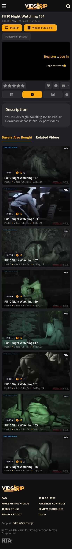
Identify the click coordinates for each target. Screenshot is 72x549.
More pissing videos (15, 503)
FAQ (4, 498)
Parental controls (52, 503)
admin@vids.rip (23, 523)
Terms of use (10, 509)
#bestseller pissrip (16, 36)
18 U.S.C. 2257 (47, 498)
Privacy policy (12, 514)
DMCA (42, 514)
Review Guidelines (51, 509)
